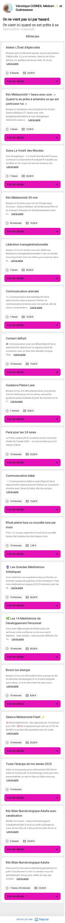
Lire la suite (12, 63)
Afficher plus (32, 36)
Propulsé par (25, 919)
